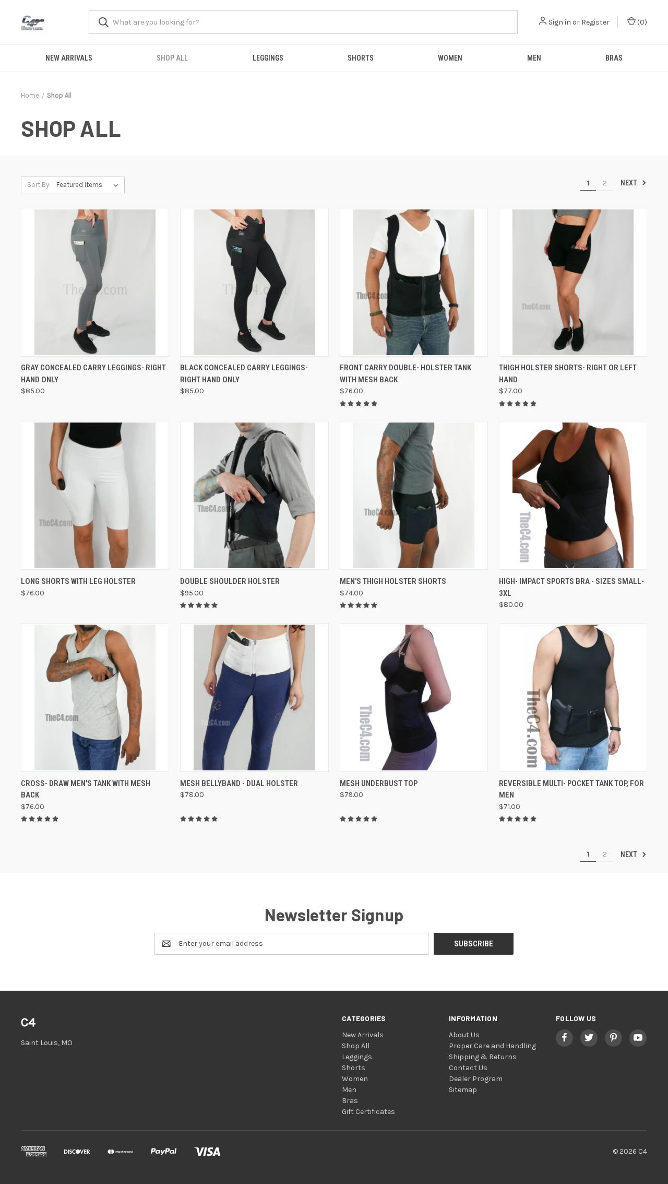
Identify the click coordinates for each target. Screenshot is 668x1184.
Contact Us (468, 1067)
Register (595, 22)
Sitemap (463, 1089)
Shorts (361, 58)
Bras (614, 58)
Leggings (268, 58)
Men (534, 58)
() (641, 22)
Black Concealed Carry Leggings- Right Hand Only (244, 373)
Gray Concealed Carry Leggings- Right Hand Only (93, 373)
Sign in (559, 22)
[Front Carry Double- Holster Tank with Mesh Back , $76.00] (414, 282)
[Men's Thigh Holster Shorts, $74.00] (414, 495)
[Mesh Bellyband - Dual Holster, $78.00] (254, 697)
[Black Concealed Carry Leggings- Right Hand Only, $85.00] (254, 282)
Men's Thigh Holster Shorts (393, 581)
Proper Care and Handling (492, 1045)
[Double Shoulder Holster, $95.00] (254, 495)
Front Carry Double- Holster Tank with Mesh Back (405, 373)
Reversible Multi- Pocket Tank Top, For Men (571, 789)
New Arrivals (68, 58)
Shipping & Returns (483, 1056)
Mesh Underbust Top (379, 783)
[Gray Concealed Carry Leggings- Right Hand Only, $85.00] (95, 282)
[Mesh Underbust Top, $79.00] (414, 697)
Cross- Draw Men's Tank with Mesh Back (85, 789)
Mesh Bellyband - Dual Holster (239, 783)
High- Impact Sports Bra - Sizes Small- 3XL (571, 587)
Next (630, 183)
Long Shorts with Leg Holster (78, 581)
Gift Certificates (368, 1111)
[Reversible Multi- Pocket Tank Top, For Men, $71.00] (573, 697)
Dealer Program (476, 1078)
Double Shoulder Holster (230, 581)
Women (450, 58)
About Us (464, 1034)
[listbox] (89, 185)
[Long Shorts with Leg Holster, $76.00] (95, 495)
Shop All (172, 58)
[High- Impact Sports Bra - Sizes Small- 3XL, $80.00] (573, 495)
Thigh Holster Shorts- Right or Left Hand (568, 373)
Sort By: (39, 185)
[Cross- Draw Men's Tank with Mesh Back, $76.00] (95, 697)
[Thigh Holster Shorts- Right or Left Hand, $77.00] (573, 282)
